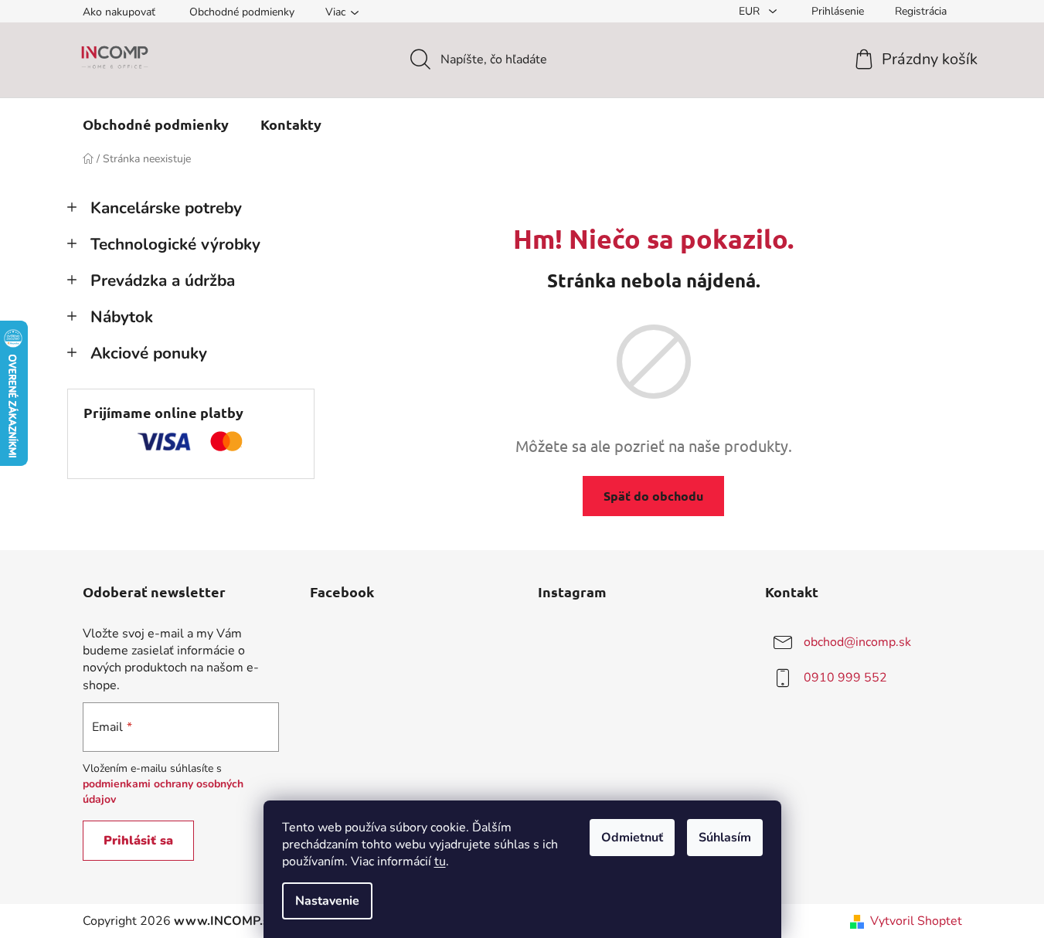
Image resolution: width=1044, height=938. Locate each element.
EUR (751, 11)
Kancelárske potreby (166, 208)
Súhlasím (725, 837)
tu (440, 861)
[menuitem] (155, 124)
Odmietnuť (632, 837)
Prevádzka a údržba (162, 280)
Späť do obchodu (653, 496)
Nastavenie (327, 900)
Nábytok (121, 317)
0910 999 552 (845, 677)
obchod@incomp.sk (857, 642)
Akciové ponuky (148, 353)
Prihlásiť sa (138, 840)
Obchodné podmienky (241, 12)
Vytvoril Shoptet (916, 921)
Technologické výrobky (175, 244)
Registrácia (921, 11)
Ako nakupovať (119, 12)
